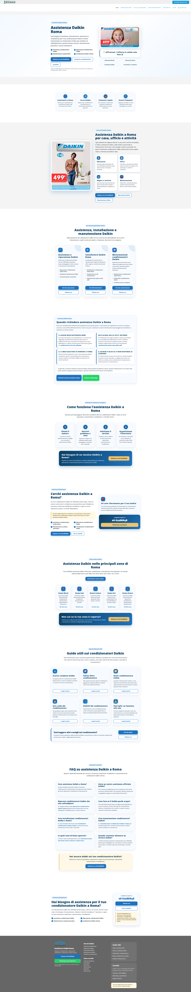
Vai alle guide (128, 732)
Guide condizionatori (119, 948)
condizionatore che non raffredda (71, 345)
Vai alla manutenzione (122, 288)
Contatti (55, 64)
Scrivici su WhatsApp (91, 378)
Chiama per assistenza (119, 525)
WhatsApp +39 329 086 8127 (68, 961)
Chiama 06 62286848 (67, 956)
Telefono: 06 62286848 (119, 973)
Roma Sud (86, 965)
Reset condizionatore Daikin (121, 956)
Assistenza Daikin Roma (90, 946)
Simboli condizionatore (119, 958)
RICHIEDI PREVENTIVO (180, 2)
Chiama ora (68, 292)
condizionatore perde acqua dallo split (110, 345)
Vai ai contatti (77, 533)
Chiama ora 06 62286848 (61, 59)
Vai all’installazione (95, 288)
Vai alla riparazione (68, 288)
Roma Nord (84, 838)
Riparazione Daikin (124, 195)
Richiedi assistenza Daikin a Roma (69, 378)
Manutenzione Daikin (103, 200)
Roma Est (72, 841)
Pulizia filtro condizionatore (120, 953)
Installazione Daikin (89, 950)
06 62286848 (119, 520)
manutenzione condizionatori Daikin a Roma (115, 824)
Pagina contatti (117, 978)
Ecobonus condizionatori (82, 59)
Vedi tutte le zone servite (95, 578)
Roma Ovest (80, 841)
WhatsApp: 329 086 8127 (120, 975)
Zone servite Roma (89, 961)
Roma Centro (65, 841)
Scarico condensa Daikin (120, 950)
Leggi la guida (65, 691)
